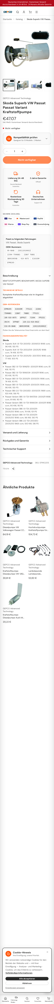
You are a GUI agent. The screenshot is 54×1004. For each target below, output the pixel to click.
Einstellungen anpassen (15, 988)
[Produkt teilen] (13, 468)
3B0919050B (12, 259)
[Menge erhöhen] (22, 151)
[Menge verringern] (6, 151)
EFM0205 (10, 263)
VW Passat (11, 242)
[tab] (9, 85)
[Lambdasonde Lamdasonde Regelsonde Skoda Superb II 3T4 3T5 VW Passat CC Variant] (40, 550)
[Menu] (36, 12)
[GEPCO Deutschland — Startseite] (8, 12)
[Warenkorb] (30, 12)
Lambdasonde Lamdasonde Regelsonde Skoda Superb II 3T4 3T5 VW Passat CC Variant (39, 572)
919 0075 (25, 259)
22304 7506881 (13, 255)
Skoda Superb (23, 242)
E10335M (35, 259)
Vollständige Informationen (18, 973)
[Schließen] (47, 952)
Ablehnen (27, 983)
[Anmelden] (23, 12)
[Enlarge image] (27, 53)
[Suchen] (17, 12)
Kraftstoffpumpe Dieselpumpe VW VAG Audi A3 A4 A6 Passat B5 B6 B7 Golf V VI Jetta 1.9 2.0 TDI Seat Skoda (14, 572)
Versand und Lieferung (15, 432)
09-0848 (10, 251)
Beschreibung (10, 275)
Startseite (7, 19)
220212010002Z (24, 251)
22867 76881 (29, 255)
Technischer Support (14, 448)
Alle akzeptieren (27, 978)
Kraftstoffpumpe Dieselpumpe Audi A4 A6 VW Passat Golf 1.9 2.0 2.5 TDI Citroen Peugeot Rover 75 (13, 616)
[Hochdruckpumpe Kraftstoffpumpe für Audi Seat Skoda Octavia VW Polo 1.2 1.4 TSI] (40, 506)
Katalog (19, 19)
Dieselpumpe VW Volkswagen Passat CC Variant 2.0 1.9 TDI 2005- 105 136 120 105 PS (13, 529)
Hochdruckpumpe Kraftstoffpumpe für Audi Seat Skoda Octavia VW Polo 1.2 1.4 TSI (39, 529)
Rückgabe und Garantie (16, 440)
